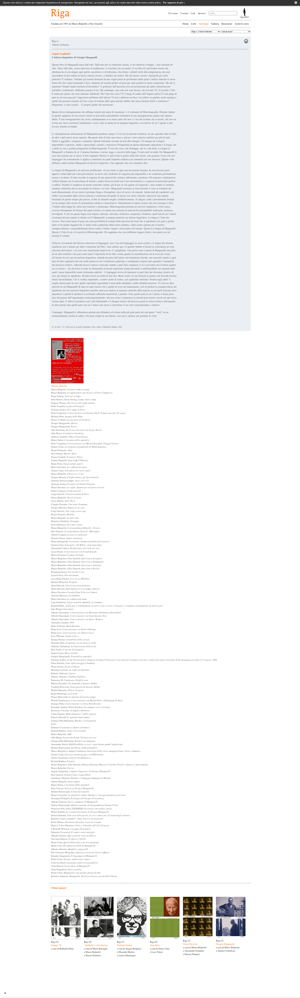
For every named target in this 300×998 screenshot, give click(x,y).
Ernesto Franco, (67, 538)
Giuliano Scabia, (68, 409)
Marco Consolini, (88, 795)
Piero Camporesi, (88, 412)
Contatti (184, 13)
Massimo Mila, (73, 642)
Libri (193, 23)
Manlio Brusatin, (67, 690)
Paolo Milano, (76, 822)
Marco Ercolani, (69, 467)
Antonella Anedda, (62, 622)
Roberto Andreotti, (84, 876)
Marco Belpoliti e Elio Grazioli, (76, 558)
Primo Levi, (73, 629)
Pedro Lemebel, (67, 406)
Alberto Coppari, (69, 534)
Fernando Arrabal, (80, 707)
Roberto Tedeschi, (63, 673)
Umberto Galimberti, (73, 646)
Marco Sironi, (70, 440)
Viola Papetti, (70, 865)
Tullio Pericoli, (75, 588)
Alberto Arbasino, (68, 676)
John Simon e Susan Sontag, (73, 399)
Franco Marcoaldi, (73, 696)
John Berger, (62, 609)
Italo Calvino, (72, 788)
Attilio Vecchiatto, (71, 757)
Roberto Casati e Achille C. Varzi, (77, 818)
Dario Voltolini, (65, 626)
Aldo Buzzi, (67, 433)
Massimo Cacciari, (70, 669)
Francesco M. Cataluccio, (69, 680)
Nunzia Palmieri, (90, 815)
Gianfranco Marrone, (81, 778)
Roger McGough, (64, 693)
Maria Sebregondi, (80, 541)
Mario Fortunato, (61, 450)
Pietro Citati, (75, 842)
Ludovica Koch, (74, 862)
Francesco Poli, (81, 808)
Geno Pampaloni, (66, 869)
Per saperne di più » (174, 2)
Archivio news (242, 23)
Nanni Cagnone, (66, 490)
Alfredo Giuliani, (74, 801)
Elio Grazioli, (75, 531)
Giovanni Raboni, (68, 838)
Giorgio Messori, (75, 477)
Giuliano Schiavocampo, (70, 480)
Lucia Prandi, (74, 551)
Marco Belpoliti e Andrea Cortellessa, (95, 751)
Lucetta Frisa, (65, 575)
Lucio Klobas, (63, 500)
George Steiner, (70, 639)
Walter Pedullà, (80, 811)
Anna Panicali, (70, 585)
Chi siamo (173, 13)
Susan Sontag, (66, 396)
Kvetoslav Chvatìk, (70, 710)
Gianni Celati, (78, 446)
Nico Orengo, (64, 453)
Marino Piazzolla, (74, 683)
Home (186, 23)
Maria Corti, (73, 845)
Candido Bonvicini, (75, 686)
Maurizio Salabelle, (65, 521)
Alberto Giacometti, (86, 612)
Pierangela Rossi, (67, 571)
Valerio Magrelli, (69, 460)
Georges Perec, (76, 703)
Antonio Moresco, (65, 595)
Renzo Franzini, (62, 514)
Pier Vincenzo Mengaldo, (80, 852)
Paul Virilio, (67, 649)
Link (193, 13)
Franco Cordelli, (70, 419)
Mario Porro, (67, 463)
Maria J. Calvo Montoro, (80, 825)
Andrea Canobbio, (69, 436)
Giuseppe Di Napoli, (77, 798)
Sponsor (202, 13)
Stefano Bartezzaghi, (74, 747)
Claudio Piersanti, (69, 504)
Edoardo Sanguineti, (74, 855)
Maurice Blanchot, (64, 582)
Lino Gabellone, (77, 602)
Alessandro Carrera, (75, 548)
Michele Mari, (67, 416)
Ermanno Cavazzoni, (70, 727)
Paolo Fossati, (65, 666)
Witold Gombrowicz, (87, 700)
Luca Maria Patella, (70, 578)
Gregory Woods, (73, 402)
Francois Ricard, (70, 717)
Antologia (204, 23)
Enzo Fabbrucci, (66, 524)
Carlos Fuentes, (73, 713)
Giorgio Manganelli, (64, 423)
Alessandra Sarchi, (87, 744)
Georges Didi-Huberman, (73, 720)
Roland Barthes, (68, 730)
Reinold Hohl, (107, 605)
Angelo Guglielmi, (80, 771)
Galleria (215, 23)
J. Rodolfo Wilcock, (71, 828)
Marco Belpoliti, (70, 389)
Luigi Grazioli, (70, 494)
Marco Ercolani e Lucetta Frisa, (74, 592)
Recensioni (227, 23)
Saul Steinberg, (76, 429)
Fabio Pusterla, (73, 663)
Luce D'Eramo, (65, 636)
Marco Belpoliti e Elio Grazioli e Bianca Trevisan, (99, 764)
